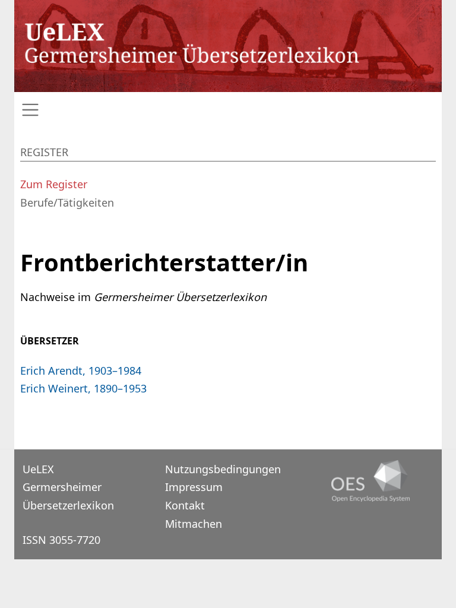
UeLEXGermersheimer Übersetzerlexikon (68, 487)
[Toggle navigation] (228, 110)
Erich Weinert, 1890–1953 (83, 388)
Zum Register (53, 184)
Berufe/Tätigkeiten (67, 202)
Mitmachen (193, 524)
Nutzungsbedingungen (223, 469)
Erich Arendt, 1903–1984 (80, 370)
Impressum (194, 487)
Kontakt (185, 505)
